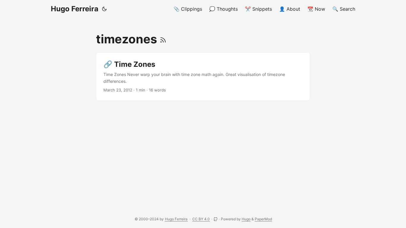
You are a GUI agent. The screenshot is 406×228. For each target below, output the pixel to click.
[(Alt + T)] (104, 9)
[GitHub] (215, 219)
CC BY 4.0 (201, 219)
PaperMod (263, 219)
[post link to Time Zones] (203, 76)
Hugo (246, 219)
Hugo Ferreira (74, 8)
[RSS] (163, 39)
